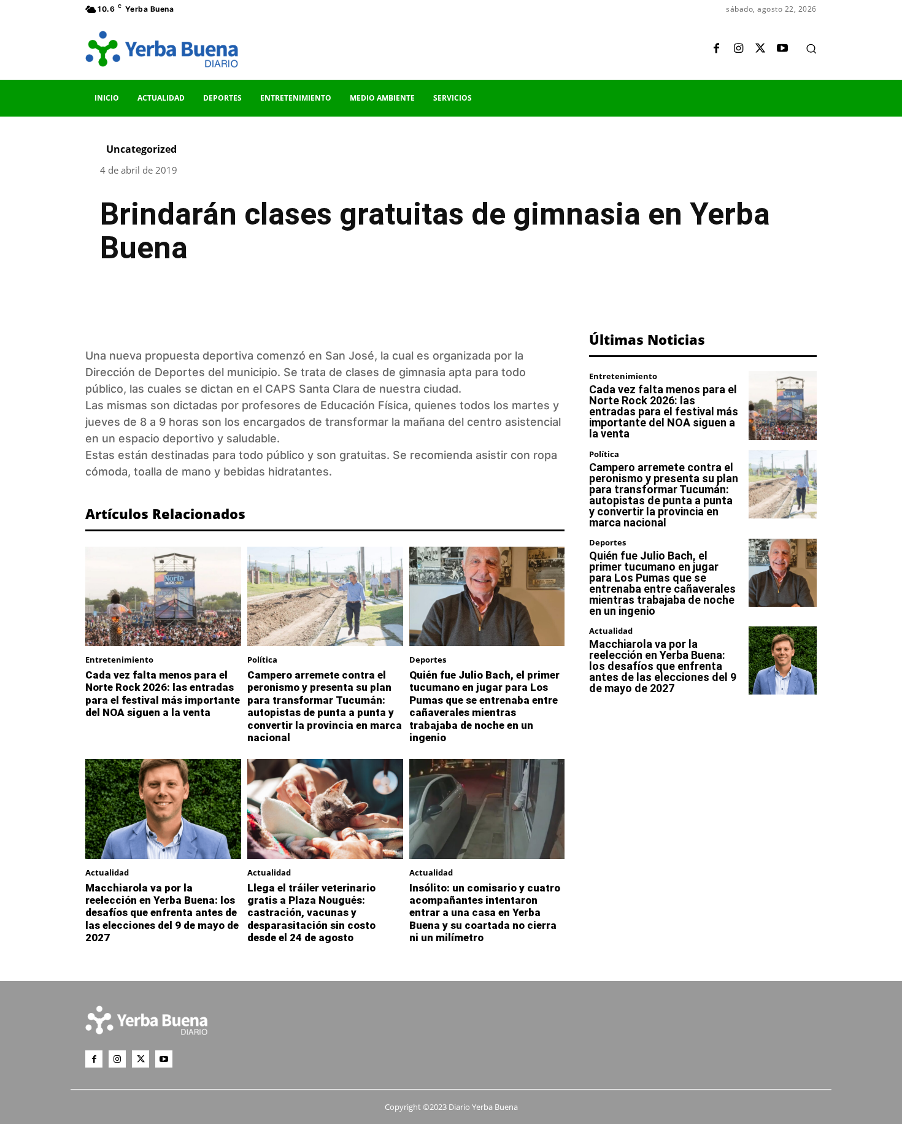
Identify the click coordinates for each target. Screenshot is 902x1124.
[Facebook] (716, 49)
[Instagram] (738, 49)
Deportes (427, 660)
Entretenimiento (119, 660)
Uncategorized (141, 149)
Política (262, 660)
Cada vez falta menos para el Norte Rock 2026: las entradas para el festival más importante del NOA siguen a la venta (162, 693)
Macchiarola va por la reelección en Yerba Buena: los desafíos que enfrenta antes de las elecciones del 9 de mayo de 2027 (162, 913)
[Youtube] (782, 49)
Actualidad (107, 873)
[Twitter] (760, 49)
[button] (811, 48)
